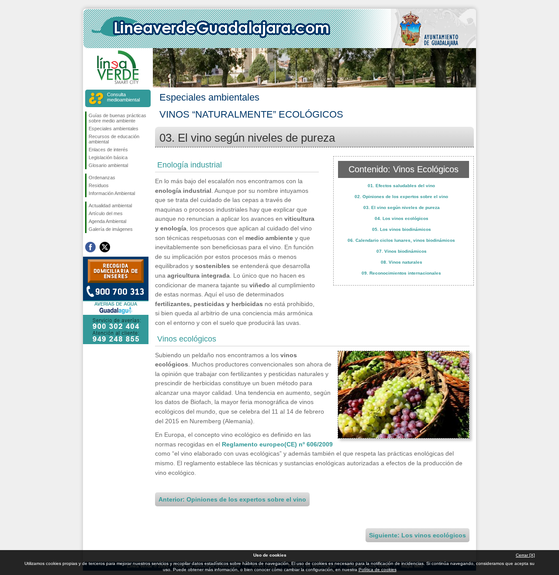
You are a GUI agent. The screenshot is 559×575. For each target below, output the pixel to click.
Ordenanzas (102, 177)
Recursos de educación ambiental (114, 139)
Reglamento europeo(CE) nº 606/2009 (277, 444)
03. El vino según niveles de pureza (401, 207)
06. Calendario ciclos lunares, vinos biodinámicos (401, 240)
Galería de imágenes (111, 229)
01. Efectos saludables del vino (401, 185)
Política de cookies (378, 569)
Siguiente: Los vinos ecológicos (417, 535)
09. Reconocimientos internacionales (401, 273)
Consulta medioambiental (123, 97)
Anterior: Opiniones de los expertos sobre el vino (232, 499)
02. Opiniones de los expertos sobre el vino (401, 196)
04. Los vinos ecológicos (401, 218)
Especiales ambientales (113, 128)
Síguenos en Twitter (105, 247)
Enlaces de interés (108, 149)
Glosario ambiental (108, 165)
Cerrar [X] (525, 555)
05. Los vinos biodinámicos (401, 229)
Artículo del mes (106, 213)
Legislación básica (108, 157)
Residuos (99, 185)
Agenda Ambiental (107, 221)
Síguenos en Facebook (90, 247)
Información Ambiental (112, 193)
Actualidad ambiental (110, 205)
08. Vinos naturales (401, 262)
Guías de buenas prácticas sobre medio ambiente (117, 118)
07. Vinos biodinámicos (401, 251)
